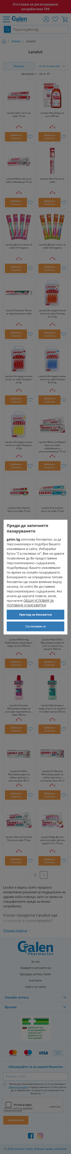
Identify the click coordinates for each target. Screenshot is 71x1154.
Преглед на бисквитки (35, 614)
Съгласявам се (35, 626)
